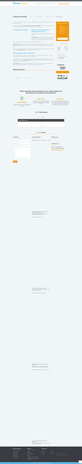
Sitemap (28, 455)
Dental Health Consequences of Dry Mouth (40, 365)
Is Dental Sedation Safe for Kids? (39, 288)
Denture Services (15, 455)
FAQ (49, 3)
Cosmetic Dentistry (16, 451)
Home (35, 3)
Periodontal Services (49, 16)
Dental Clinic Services (39, 16)
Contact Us (54, 3)
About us (45, 3)
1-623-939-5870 (60, 58)
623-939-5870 (63, 4)
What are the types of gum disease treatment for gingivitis (40, 212)
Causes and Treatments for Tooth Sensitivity (39, 441)
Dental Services (40, 3)
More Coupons (60, 72)
